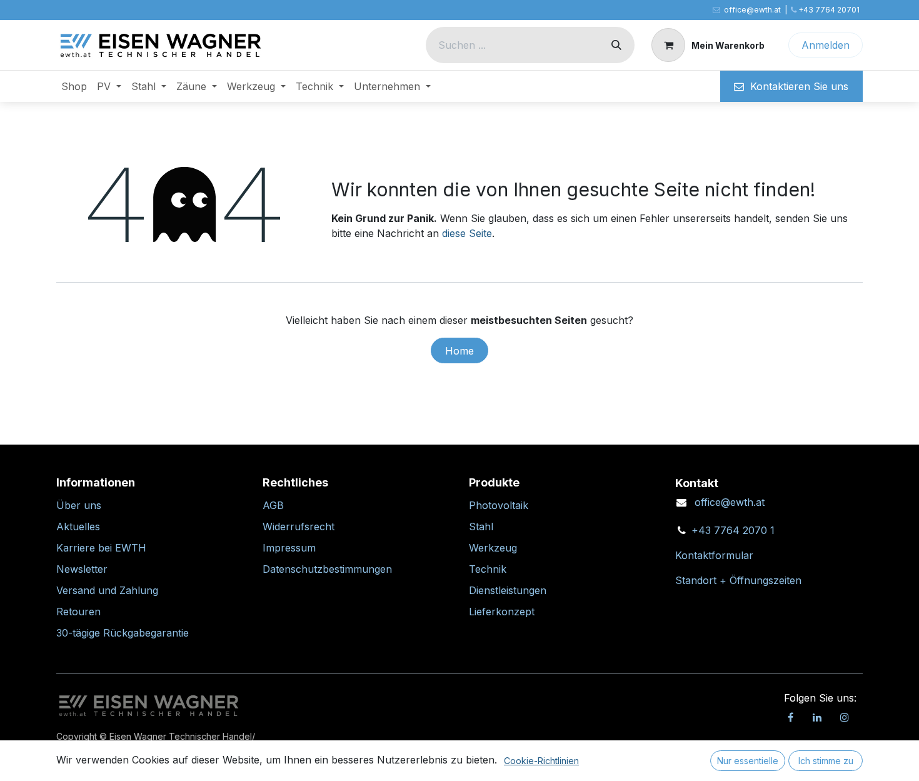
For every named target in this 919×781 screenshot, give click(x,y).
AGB (273, 505)
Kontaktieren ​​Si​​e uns (796, 86)
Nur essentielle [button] (747, 760)
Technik (487, 569)
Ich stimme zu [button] (825, 760)
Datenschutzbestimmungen (327, 569)
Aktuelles (78, 526)
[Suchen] (616, 45)
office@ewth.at (730, 502)
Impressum (289, 548)
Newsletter (82, 569)
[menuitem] (74, 86)
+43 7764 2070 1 (733, 530)
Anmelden (825, 45)
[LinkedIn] (817, 717)
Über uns (78, 505)
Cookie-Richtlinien (541, 760)
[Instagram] (845, 717)
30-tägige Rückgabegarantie (122, 633)
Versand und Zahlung (107, 590)
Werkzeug (493, 548)
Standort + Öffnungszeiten (738, 580)
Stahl (481, 526)
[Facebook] (790, 717)
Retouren (78, 611)
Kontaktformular (714, 555)
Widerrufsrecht (298, 526)
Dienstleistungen (507, 590)
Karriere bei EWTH (101, 548)
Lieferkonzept (502, 611)
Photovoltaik (498, 505)
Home (459, 351)
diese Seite (467, 233)
